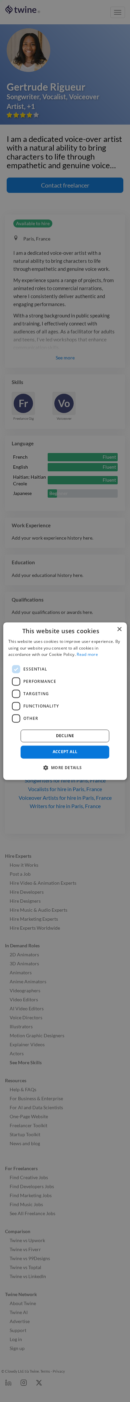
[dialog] (65, 701)
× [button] (119, 629)
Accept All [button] (65, 752)
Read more (87, 655)
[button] (65, 767)
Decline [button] (65, 736)
